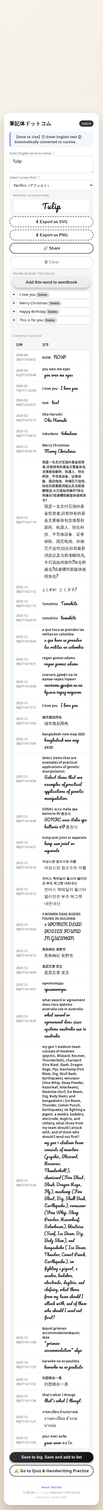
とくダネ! (49, 589)
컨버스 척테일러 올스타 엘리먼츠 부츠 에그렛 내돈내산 (64, 880)
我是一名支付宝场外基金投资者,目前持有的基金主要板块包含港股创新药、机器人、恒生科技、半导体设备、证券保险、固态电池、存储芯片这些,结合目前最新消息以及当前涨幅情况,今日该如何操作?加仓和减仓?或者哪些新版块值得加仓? (64, 481)
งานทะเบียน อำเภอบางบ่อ (60, 1412)
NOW (46, 357)
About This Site (51, 1487)
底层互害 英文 (52, 966)
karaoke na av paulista (60, 1361)
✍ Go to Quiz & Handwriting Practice (51, 1471)
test (45, 403)
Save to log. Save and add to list (51, 1457)
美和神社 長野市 (54, 949)
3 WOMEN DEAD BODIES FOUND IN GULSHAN (61, 916)
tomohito (50, 618)
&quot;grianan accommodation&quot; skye (61, 1333)
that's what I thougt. (59, 1395)
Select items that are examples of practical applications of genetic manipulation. (61, 765)
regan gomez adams (58, 658)
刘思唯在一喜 (52, 1378)
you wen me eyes (56, 369)
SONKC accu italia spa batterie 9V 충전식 (60, 811)
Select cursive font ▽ (25, 177)
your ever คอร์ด (54, 1436)
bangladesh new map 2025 (63, 734)
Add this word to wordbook (51, 282)
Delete (42, 295)
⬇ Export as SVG (52, 222)
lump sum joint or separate (64, 837)
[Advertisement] (51, 56)
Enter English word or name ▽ (32, 153)
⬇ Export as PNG (52, 235)
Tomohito (50, 604)
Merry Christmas (55, 445)
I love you (50, 388)
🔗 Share (51, 248)
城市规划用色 (52, 717)
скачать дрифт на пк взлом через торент (60, 676)
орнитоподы (53, 983)
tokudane (50, 434)
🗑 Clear (51, 262)
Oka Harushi (52, 414)
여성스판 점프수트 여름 (59, 861)
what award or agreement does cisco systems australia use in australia (63, 1004)
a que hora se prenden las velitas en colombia (63, 631)
